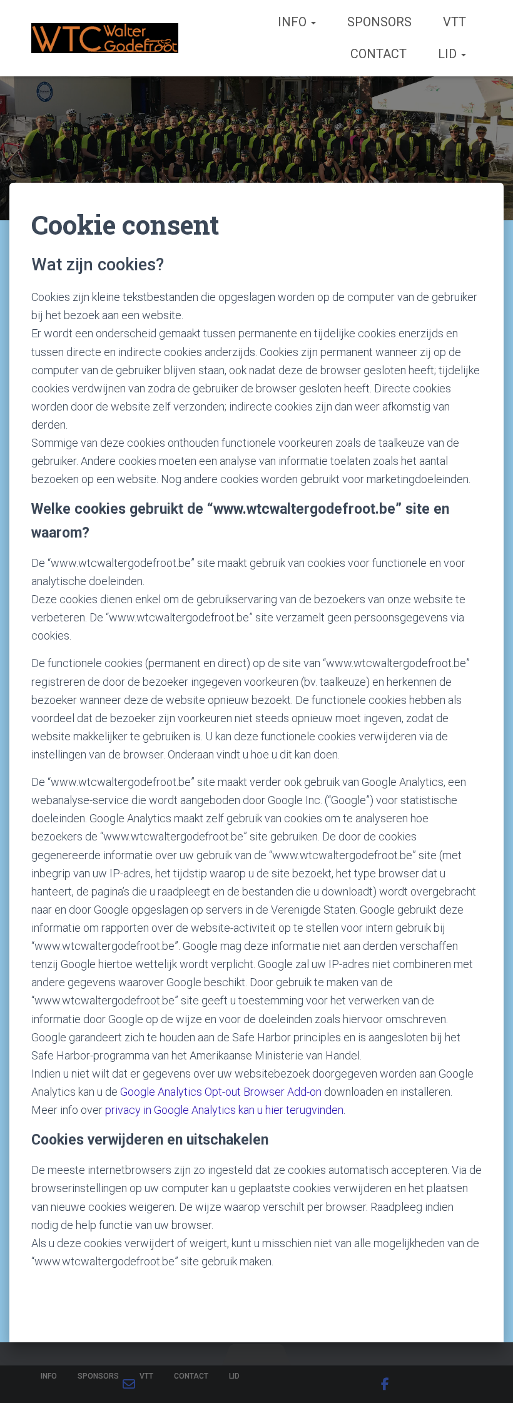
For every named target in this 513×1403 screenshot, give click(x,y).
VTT (454, 21)
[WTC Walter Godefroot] (105, 38)
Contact (378, 53)
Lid (449, 53)
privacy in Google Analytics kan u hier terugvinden (224, 1109)
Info (294, 21)
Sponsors (379, 21)
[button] (313, 21)
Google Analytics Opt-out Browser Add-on (221, 1091)
